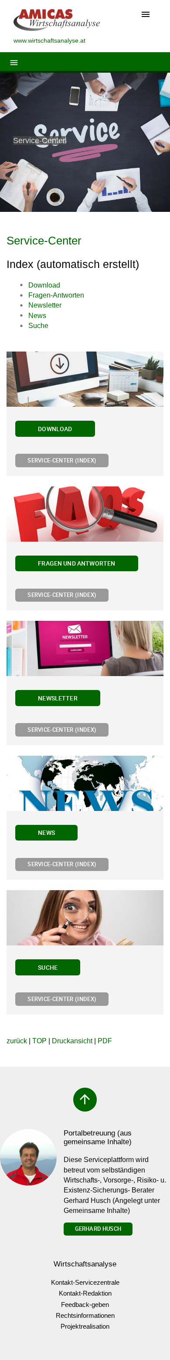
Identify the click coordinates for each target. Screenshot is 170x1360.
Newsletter (58, 698)
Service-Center (44, 240)
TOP (39, 1041)
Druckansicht (72, 1041)
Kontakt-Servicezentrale (85, 1282)
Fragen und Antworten (76, 563)
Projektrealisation (85, 1326)
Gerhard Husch (98, 1229)
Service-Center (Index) (61, 460)
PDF (105, 1041)
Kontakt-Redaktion (85, 1293)
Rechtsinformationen (85, 1315)
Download (55, 429)
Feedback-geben (85, 1304)
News (46, 832)
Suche (48, 967)
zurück (17, 1041)
